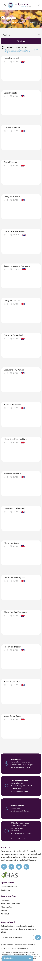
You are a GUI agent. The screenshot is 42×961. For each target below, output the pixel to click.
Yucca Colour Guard (12, 716)
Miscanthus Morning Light (15, 439)
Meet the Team (7, 907)
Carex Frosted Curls (12, 127)
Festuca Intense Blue (13, 404)
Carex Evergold (10, 93)
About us (5, 914)
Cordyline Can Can (12, 301)
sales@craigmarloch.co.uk (20, 811)
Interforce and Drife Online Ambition (21, 945)
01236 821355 (15, 808)
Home (3, 22)
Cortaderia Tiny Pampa (14, 370)
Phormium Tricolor (12, 647)
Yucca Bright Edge (12, 681)
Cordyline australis (12, 197)
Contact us (5, 900)
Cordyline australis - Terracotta (17, 266)
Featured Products (9, 887)
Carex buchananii (11, 58)
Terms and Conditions (10, 904)
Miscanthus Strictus (12, 474)
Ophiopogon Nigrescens (14, 508)
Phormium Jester (11, 543)
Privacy (4, 910)
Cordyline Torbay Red (13, 335)
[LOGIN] (40, 5)
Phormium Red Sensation (15, 612)
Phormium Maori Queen (14, 578)
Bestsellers (5, 890)
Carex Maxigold (10, 162)
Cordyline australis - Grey (14, 231)
